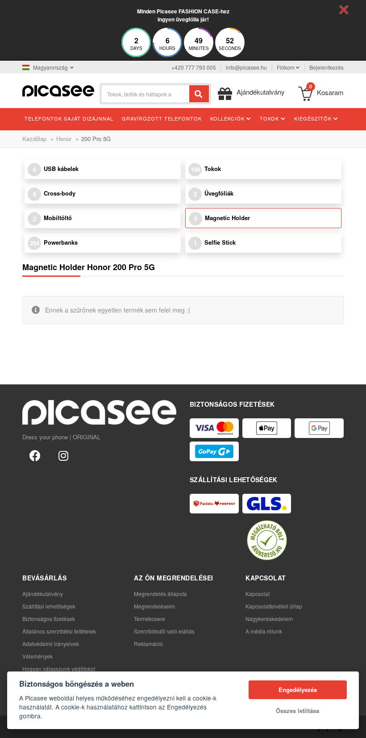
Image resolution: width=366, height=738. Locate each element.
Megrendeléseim (154, 606)
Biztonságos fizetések (48, 618)
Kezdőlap (34, 138)
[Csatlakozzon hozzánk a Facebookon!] (35, 455)
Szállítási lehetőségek (48, 606)
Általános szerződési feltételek (59, 631)
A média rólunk (263, 631)
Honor (63, 138)
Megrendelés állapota (160, 593)
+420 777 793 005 (193, 67)
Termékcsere (149, 618)
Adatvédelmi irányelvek (50, 643)
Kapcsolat (257, 593)
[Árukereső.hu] (266, 540)
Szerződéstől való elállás (164, 631)
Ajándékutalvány (42, 593)
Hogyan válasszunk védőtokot (58, 668)
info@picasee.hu (246, 67)
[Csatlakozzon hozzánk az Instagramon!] (63, 455)
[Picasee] (58, 90)
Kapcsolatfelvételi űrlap (273, 606)
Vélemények (37, 656)
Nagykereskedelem (269, 618)
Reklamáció (148, 643)
